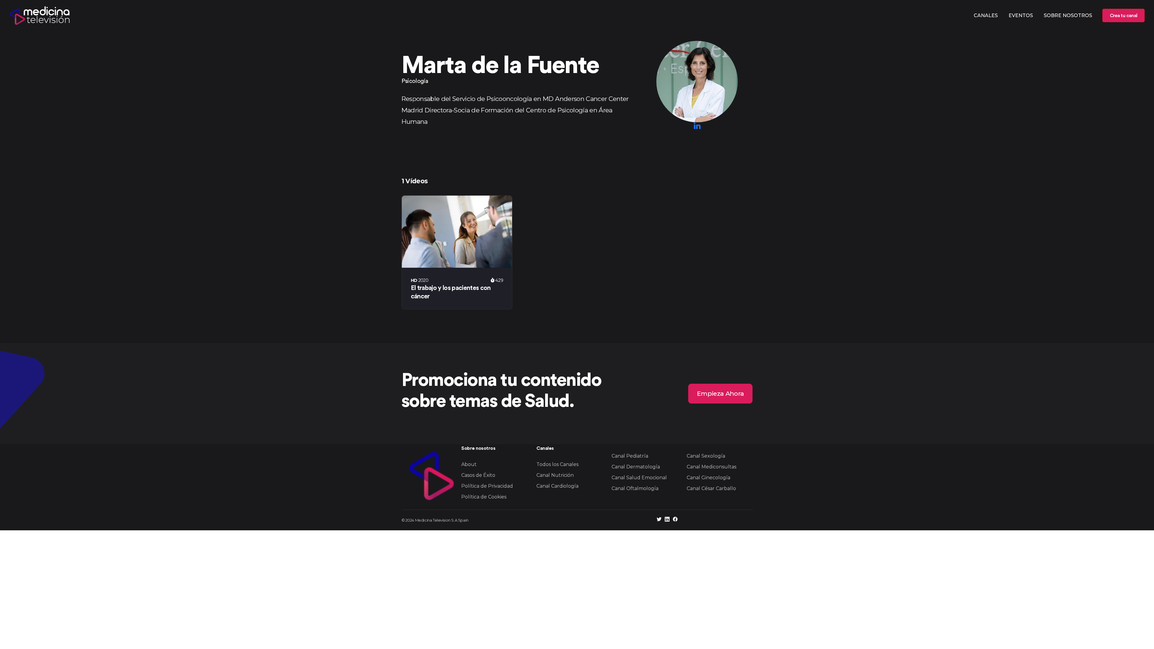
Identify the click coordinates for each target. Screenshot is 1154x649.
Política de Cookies (483, 497)
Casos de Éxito (478, 475)
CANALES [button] (986, 15)
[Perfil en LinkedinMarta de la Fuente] (697, 125)
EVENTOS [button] (1021, 15)
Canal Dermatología (636, 467)
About (469, 464)
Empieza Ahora (720, 393)
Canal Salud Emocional (639, 477)
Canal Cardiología (557, 486)
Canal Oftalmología (635, 488)
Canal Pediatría (630, 456)
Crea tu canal (1123, 15)
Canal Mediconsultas (711, 467)
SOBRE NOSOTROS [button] (1068, 15)
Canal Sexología (706, 456)
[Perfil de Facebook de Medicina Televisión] (675, 520)
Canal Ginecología (708, 477)
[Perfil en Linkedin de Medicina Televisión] (667, 520)
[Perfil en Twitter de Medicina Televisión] (659, 520)
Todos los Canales (557, 464)
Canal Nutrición (555, 475)
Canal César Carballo (711, 488)
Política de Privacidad (487, 486)
